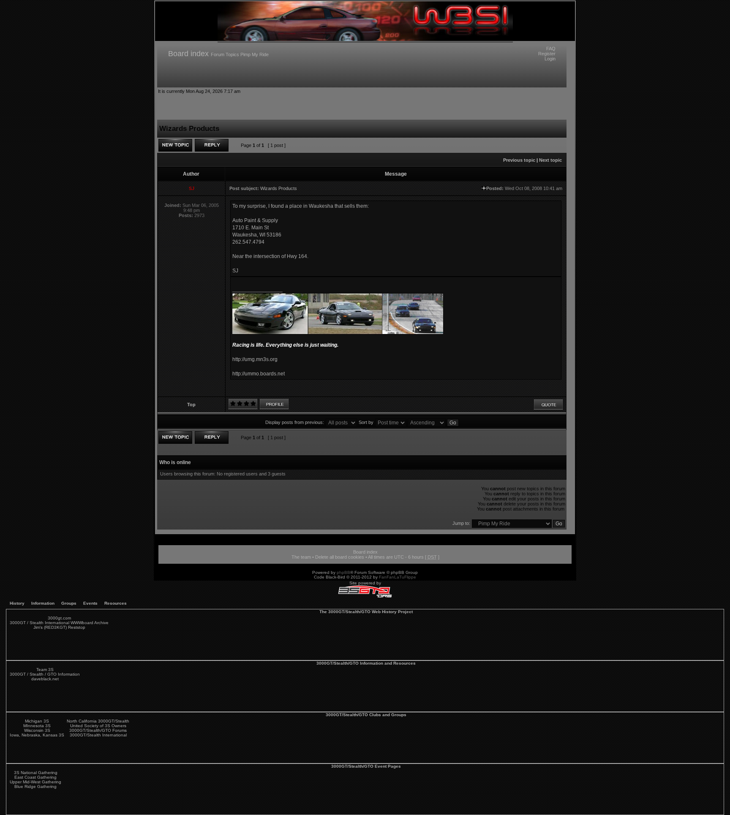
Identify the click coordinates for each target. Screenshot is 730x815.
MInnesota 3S (37, 725)
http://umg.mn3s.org (255, 359)
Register (547, 53)
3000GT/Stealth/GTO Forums (98, 730)
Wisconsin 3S (37, 730)
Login (550, 58)
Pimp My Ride (254, 54)
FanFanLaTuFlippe (397, 577)
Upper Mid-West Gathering (35, 782)
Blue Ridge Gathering (35, 786)
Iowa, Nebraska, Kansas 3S (37, 735)
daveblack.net (45, 678)
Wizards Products (278, 188)
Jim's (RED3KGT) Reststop (59, 627)
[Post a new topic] (175, 145)
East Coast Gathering (35, 777)
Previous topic (519, 160)
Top (191, 404)
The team (301, 557)
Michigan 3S (37, 721)
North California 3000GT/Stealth (98, 721)
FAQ (551, 48)
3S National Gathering (35, 772)
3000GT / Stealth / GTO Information (45, 674)
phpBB (343, 572)
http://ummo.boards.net (258, 374)
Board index (188, 53)
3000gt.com (59, 618)
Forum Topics (225, 54)
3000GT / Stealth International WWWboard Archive (59, 622)
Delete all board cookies (339, 557)
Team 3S (45, 669)
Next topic (550, 160)
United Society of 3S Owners (98, 725)
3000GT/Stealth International (98, 735)
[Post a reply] (212, 145)
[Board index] (365, 39)
